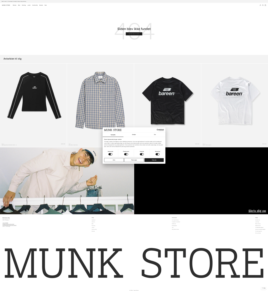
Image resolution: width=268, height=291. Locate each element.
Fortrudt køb (258, 233)
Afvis (114, 160)
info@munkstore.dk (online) (8, 224)
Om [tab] (155, 134)
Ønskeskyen (174, 225)
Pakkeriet (174, 223)
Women (14, 5)
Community (35, 5)
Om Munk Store (175, 219)
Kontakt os (257, 219)
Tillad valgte (134, 160)
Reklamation (258, 225)
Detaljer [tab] (134, 134)
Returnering (257, 223)
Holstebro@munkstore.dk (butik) (9, 225)
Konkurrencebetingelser (260, 229)
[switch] (126, 154)
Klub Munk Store (175, 229)
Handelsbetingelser (259, 227)
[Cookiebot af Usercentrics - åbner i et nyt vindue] (158, 130)
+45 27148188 (5, 222)
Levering (257, 221)
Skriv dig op (257, 210)
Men (19, 5)
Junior (28, 5)
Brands (41, 5)
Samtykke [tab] (113, 134)
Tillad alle (154, 160)
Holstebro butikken (176, 221)
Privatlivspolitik (258, 231)
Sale (46, 5)
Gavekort (94, 219)
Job (172, 227)
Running (24, 5)
